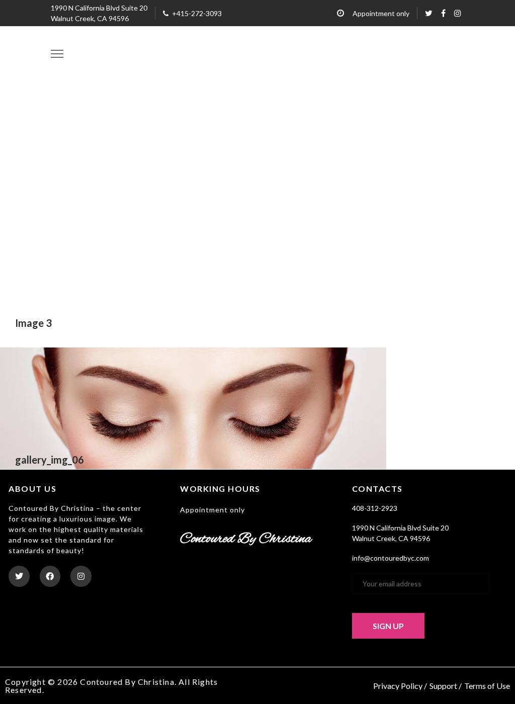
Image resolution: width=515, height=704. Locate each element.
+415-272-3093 (197, 13)
